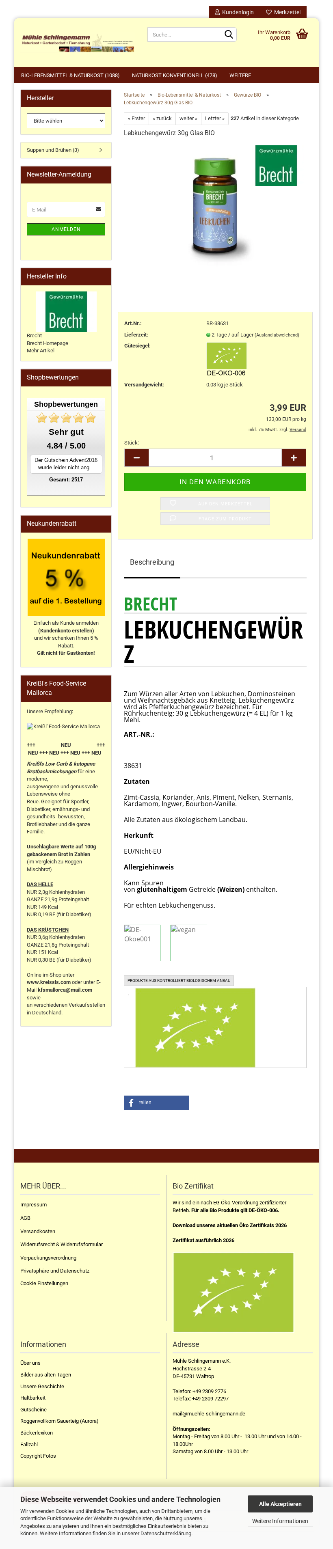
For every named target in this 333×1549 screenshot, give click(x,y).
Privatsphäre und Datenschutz (54, 1271)
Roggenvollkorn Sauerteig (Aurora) (59, 1421)
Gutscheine (33, 1410)
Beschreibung (152, 562)
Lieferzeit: (136, 335)
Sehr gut (66, 431)
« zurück (162, 118)
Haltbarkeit (32, 1398)
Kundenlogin (237, 12)
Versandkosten (37, 1231)
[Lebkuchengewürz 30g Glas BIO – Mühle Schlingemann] (215, 206)
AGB (25, 1218)
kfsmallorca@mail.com (65, 990)
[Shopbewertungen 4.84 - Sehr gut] (66, 417)
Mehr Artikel (40, 350)
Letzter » (215, 118)
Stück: (131, 443)
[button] (156, 1103)
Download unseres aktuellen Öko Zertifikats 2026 (230, 1225)
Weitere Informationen (280, 1521)
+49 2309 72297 (210, 1399)
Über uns (30, 1363)
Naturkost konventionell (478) (174, 75)
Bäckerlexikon (36, 1433)
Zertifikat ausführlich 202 (202, 1240)
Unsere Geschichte (42, 1386)
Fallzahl (29, 1444)
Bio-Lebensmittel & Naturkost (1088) (70, 75)
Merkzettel (286, 12)
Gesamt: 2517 (66, 480)
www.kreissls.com (49, 982)
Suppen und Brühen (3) (53, 150)
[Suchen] (229, 35)
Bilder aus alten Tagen (45, 1375)
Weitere (240, 75)
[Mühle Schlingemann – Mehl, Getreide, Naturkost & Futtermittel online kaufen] (77, 42)
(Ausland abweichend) (277, 335)
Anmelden (66, 229)
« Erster (136, 118)
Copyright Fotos (38, 1456)
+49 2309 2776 (209, 1391)
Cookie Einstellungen (44, 1283)
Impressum (33, 1205)
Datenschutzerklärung (166, 1533)
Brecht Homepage (47, 343)
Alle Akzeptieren (280, 1504)
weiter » (188, 118)
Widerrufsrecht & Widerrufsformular (61, 1244)
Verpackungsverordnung (48, 1258)
